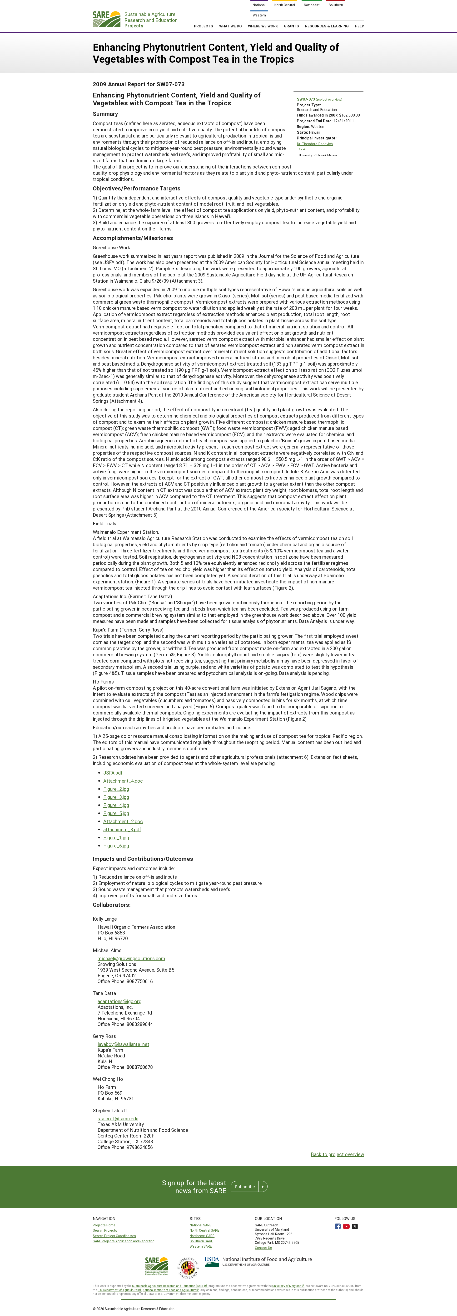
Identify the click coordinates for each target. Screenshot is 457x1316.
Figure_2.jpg (116, 789)
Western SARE (201, 1246)
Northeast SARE (202, 1236)
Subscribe (245, 1186)
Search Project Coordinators (114, 1236)
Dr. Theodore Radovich (315, 144)
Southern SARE (201, 1241)
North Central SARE (204, 1230)
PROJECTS (203, 26)
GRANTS (291, 26)
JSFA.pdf (113, 773)
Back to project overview (337, 1154)
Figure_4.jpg (116, 805)
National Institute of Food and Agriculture (169, 1290)
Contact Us (263, 1247)
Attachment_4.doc (123, 781)
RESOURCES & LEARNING (327, 26)
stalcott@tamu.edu (118, 1118)
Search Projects (105, 1230)
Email (302, 149)
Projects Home (104, 1225)
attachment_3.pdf (122, 829)
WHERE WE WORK (263, 26)
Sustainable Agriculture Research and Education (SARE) (168, 1286)
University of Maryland (286, 1286)
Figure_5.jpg (116, 813)
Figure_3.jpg (116, 797)
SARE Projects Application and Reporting (123, 1241)
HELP (359, 26)
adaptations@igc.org (119, 1001)
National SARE (200, 1225)
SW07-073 (319, 99)
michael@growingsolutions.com (131, 958)
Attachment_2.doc (123, 821)
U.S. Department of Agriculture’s (118, 1290)
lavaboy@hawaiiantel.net (123, 1044)
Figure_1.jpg (116, 837)
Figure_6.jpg (116, 845)
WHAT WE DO (230, 26)
